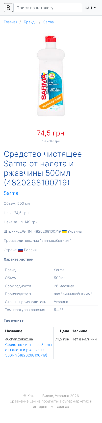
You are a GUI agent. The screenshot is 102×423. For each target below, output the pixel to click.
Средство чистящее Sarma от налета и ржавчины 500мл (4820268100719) (28, 349)
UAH (89, 8)
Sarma (11, 193)
